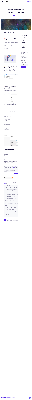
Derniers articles (7, 5)
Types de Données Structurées (22, 16)
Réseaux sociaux (16, 16)
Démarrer (28, 1)
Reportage (25, 5)
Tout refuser (8, 397)
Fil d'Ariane (13, 16)
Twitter (12, 168)
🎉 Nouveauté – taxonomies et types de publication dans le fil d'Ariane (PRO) (24, 41)
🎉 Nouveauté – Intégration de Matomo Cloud (24, 38)
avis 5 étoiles (15, 166)
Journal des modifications (23, 47)
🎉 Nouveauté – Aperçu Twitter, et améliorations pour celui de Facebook (24, 35)
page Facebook (15, 168)
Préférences (13, 397)
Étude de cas (16, 5)
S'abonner (16, 173)
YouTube (13, 167)
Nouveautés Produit (21, 5)
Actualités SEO (12, 5)
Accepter (3, 397)
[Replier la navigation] (2, 1)
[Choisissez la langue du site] (23, 1)
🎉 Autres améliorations (24, 45)
